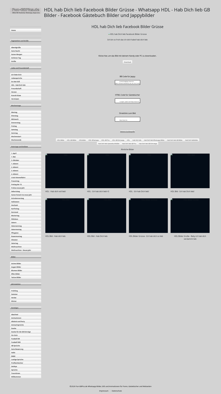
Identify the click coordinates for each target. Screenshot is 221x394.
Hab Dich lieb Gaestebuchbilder (108, 144)
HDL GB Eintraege (118, 140)
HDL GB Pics (105, 140)
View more (64, 171)
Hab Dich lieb (136, 140)
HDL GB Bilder (71, 140)
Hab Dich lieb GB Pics (129, 144)
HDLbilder (82, 140)
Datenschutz (117, 391)
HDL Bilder (60, 140)
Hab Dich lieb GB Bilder (175, 140)
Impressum (103, 391)
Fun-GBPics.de (81, 386)
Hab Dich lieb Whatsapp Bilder (154, 140)
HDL (128, 140)
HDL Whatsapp (93, 140)
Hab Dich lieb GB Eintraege (148, 144)
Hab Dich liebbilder (191, 140)
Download (127, 62)
